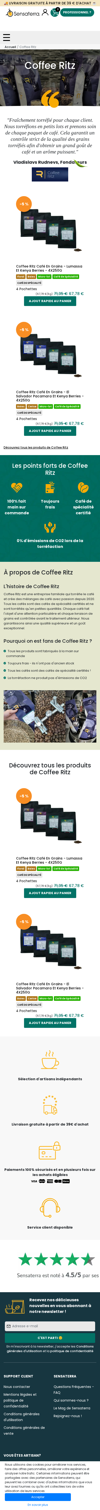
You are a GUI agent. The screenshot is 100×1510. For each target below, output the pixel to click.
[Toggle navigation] (6, 37)
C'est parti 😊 (50, 1338)
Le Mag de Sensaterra (72, 1408)
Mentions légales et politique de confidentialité (20, 1400)
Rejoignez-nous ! (68, 1416)
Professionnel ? (77, 12)
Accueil (10, 47)
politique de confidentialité (71, 1351)
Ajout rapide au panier (50, 301)
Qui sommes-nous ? (71, 1400)
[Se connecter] (45, 12)
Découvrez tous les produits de (36, 447)
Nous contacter (17, 1386)
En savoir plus (38, 1505)
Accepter (37, 1497)
